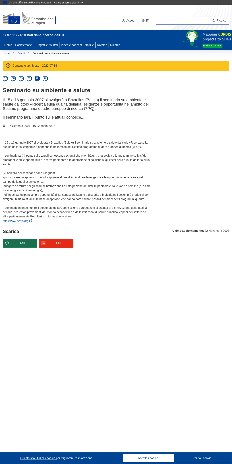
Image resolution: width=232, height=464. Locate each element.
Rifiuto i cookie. (202, 458)
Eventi (21, 53)
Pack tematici (23, 45)
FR (29, 78)
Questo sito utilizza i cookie (38, 458)
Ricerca (115, 45)
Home (8, 45)
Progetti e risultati (47, 45)
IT (37, 78)
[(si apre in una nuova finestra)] (32, 18)
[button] (145, 21)
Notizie (89, 45)
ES (21, 78)
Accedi (130, 20)
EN (13, 78)
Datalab (102, 45)
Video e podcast (71, 45)
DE (5, 78)
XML (23, 243)
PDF (59, 243)
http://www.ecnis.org (16, 220)
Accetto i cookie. (148, 458)
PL (45, 78)
